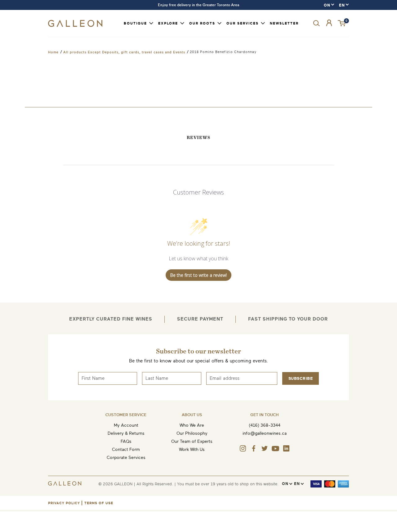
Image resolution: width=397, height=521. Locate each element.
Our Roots (202, 23)
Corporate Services (126, 457)
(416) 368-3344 (264, 425)
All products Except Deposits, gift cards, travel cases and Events (124, 52)
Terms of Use (98, 503)
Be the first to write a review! (198, 275)
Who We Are (192, 425)
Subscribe (300, 378)
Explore (168, 23)
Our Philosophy (191, 433)
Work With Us (192, 449)
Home (53, 52)
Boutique (135, 23)
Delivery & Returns (126, 433)
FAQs (126, 441)
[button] (342, 23)
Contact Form (126, 449)
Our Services (242, 23)
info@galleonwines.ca (265, 433)
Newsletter (284, 23)
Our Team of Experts (191, 441)
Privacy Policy (64, 503)
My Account (126, 425)
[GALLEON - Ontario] (75, 25)
